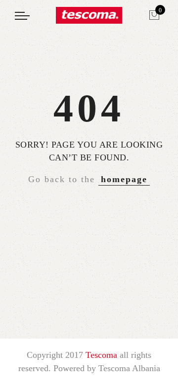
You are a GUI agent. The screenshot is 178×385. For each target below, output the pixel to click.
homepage (124, 179)
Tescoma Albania (129, 368)
